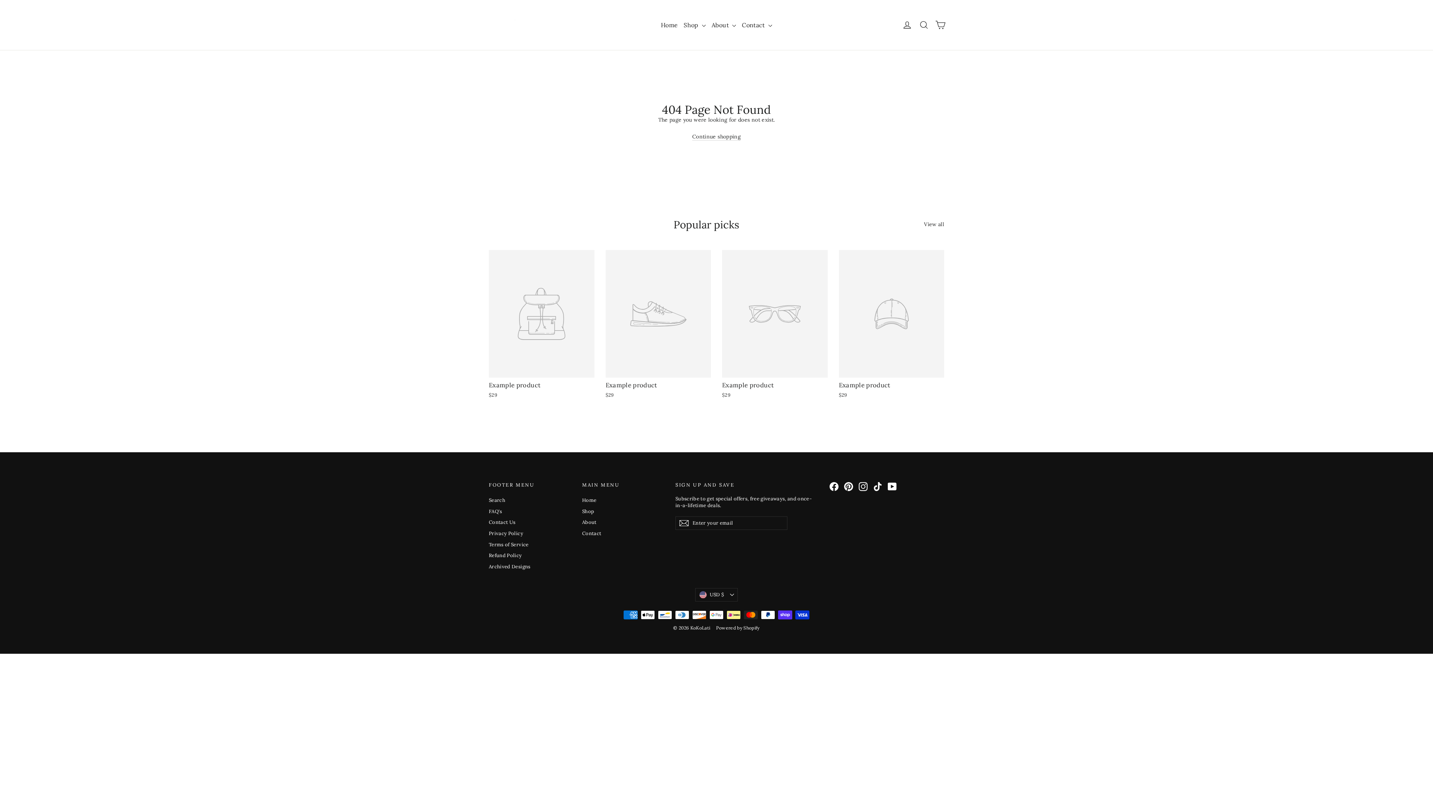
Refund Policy (505, 555)
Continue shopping (716, 136)
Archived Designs (510, 566)
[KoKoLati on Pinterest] (848, 486)
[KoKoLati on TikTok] (877, 486)
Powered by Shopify (737, 628)
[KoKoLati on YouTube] (892, 486)
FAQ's (495, 511)
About (721, 25)
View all (934, 224)
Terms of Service (509, 544)
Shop (692, 25)
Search (497, 500)
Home (669, 25)
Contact (754, 25)
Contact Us (502, 522)
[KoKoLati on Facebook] (834, 486)
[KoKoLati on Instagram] (863, 486)
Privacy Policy (506, 533)
